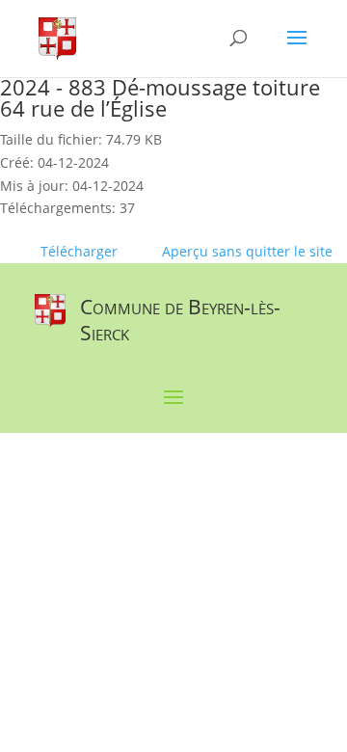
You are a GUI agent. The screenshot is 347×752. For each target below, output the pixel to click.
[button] (296, 50)
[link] (57, 37)
